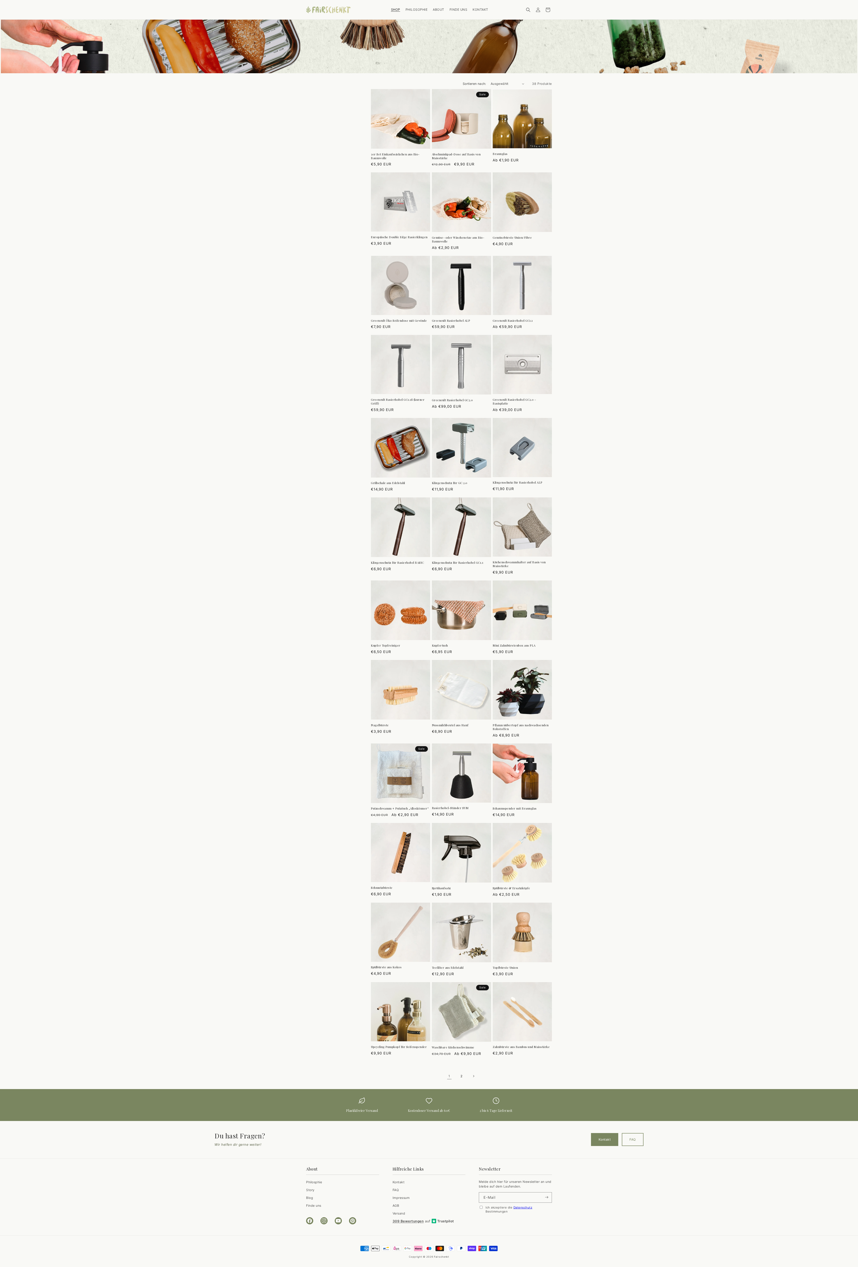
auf (423, 1221)
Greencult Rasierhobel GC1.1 (513, 320)
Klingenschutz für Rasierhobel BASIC (397, 562)
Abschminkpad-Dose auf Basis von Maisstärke (456, 156)
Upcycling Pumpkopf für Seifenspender (399, 1047)
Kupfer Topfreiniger (385, 645)
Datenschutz (522, 1207)
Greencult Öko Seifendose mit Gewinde (399, 320)
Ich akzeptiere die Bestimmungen (509, 1209)
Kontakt (605, 1139)
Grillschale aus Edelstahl (388, 483)
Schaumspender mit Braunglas (515, 808)
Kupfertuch (440, 645)
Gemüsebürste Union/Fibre (512, 237)
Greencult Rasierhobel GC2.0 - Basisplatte (514, 401)
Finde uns (313, 1205)
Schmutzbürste (382, 887)
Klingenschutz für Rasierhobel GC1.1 (458, 562)
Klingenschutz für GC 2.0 (449, 483)
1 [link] (449, 1076)
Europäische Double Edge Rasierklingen (399, 237)
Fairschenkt (441, 1256)
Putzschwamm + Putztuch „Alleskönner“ (400, 808)
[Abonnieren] (547, 1197)
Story (310, 1190)
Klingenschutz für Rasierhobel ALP (518, 482)
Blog (309, 1197)
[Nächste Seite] (473, 1076)
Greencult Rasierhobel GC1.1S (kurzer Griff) (398, 401)
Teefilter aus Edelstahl (448, 967)
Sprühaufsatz (441, 888)
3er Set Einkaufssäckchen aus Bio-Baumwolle (395, 156)
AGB (396, 1205)
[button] (528, 10)
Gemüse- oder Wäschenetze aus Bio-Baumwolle (458, 239)
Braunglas (500, 154)
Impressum (401, 1197)
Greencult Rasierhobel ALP (451, 320)
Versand (399, 1213)
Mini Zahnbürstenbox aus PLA (514, 645)
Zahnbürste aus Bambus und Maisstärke (521, 1047)
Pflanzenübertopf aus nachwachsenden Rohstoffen (521, 727)
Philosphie (314, 1182)
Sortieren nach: (474, 84)
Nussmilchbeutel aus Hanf (450, 725)
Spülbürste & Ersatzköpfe (511, 888)
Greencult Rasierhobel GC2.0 (452, 400)
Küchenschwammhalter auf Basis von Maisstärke (519, 564)
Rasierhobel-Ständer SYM (450, 808)
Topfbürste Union (505, 967)
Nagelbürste (380, 725)
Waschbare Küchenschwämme (453, 1047)
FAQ (632, 1139)
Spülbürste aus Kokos (386, 967)
